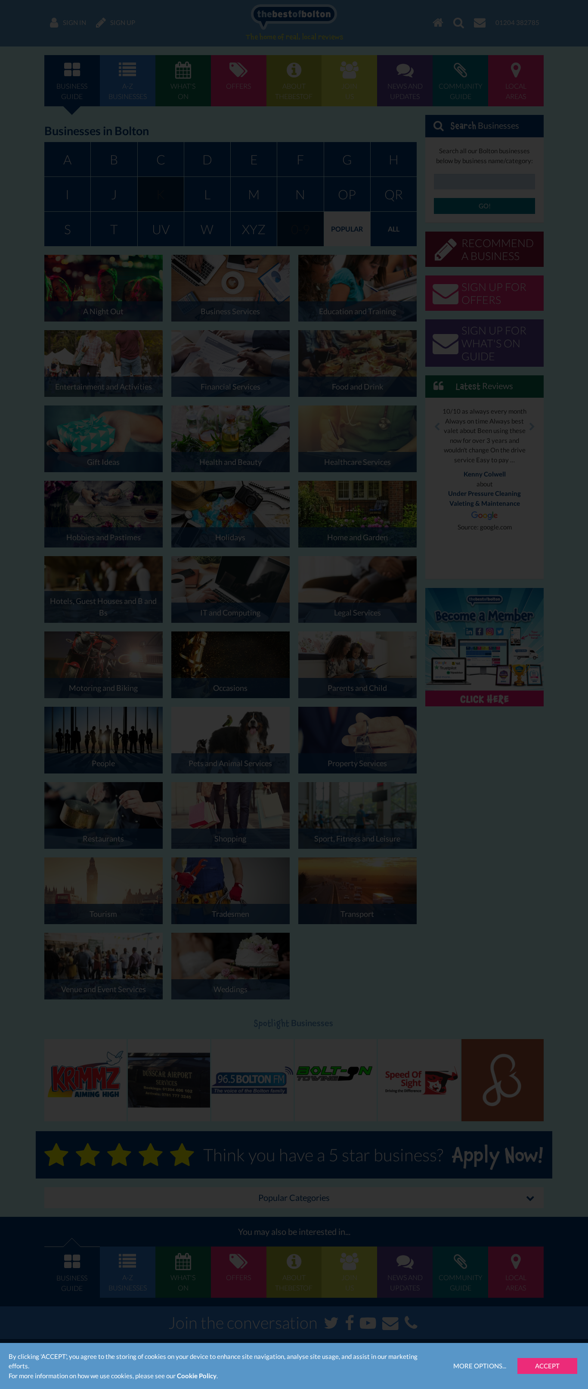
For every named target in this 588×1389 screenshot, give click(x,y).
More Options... (479, 1366)
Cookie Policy (197, 1376)
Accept (547, 1366)
